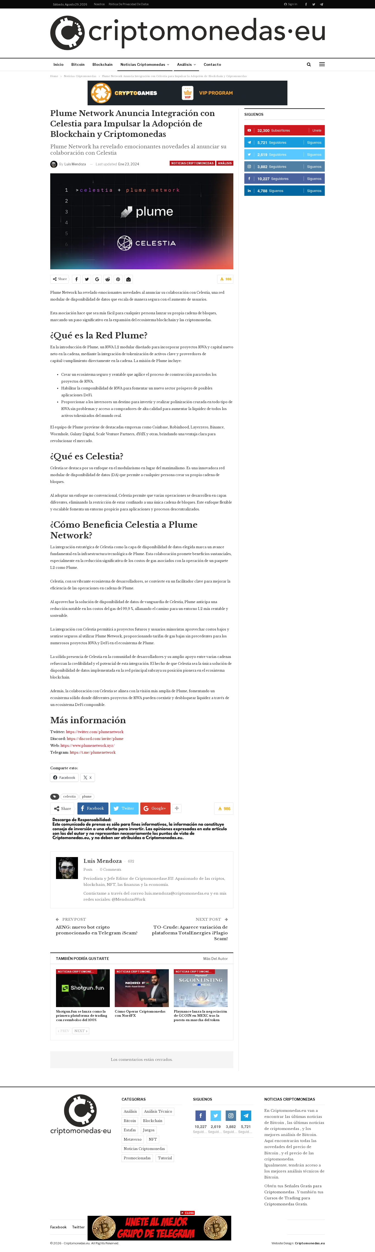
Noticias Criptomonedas (143, 64)
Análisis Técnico (158, 1111)
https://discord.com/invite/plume (95, 739)
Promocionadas (137, 1158)
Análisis (184, 64)
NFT (153, 1139)
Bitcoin (78, 64)
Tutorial (165, 1158)
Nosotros (99, 4)
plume (87, 796)
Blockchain (103, 64)
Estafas (130, 1130)
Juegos (149, 1130)
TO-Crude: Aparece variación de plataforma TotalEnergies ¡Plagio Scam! (190, 933)
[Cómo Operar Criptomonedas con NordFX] (142, 988)
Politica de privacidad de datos (129, 4)
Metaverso (133, 1139)
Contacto (212, 64)
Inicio (58, 64)
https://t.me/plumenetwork (93, 752)
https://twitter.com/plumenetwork (95, 732)
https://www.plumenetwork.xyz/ (87, 746)
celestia (69, 796)
